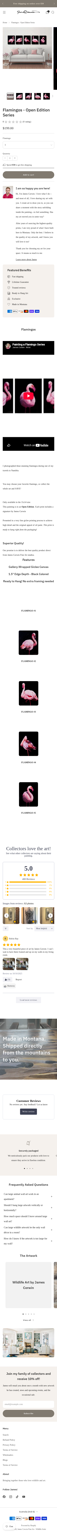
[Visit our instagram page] (10, 1497)
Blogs (5, 1460)
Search (6, 1435)
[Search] (52, 12)
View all (27, 1320)
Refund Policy (9, 1440)
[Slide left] (5, 96)
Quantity (6, 154)
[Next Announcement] (54, 3)
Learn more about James (26, 259)
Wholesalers (8, 1455)
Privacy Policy (9, 1445)
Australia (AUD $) (27, 1511)
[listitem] (28, 3)
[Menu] (4, 12)
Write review (28, 1111)
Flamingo (7, 138)
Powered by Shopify (28, 1525)
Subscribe (28, 1413)
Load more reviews (28, 1000)
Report (19, 979)
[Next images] (50, 915)
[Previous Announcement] (3, 3)
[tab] (24, 1168)
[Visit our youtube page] (24, 1497)
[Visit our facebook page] (4, 1497)
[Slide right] (52, 96)
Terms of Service (10, 1450)
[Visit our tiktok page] (17, 1497)
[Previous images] (6, 915)
